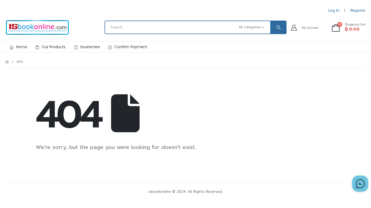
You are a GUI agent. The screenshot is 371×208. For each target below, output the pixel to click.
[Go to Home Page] (7, 62)
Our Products (53, 47)
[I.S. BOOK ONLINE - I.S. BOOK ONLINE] (37, 27)
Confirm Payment (130, 47)
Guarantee (90, 47)
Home (21, 47)
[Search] (278, 27)
